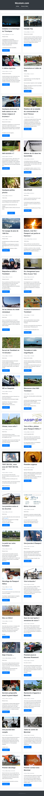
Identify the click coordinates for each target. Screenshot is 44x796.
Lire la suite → (6, 50)
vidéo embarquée (9, 589)
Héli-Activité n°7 (8, 153)
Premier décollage (9, 767)
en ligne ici (6, 518)
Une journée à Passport (32, 543)
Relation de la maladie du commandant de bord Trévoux (32, 111)
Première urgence (30, 464)
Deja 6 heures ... (8, 655)
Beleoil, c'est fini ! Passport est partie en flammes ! (32, 233)
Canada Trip (28, 29)
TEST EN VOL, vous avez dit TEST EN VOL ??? (10, 466)
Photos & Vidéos (24, 6)
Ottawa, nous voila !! (9, 426)
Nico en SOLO (7, 618)
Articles (17, 6)
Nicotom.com (22, 3)
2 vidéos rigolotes (8, 68)
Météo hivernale (30, 506)
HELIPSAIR (28, 190)
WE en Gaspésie (8, 388)
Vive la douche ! (30, 581)
